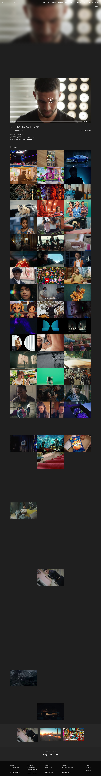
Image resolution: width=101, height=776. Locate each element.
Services (97, 2)
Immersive (72, 2)
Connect (97, 6)
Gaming (79, 2)
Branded (44, 2)
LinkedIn (89, 772)
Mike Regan (29, 139)
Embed (91, 2)
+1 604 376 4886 (65, 771)
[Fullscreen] (89, 121)
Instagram (88, 770)
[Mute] (86, 121)
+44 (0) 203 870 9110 (15, 771)
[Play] (12, 121)
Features (53, 2)
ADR (66, 2)
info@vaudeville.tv (50, 754)
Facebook (88, 767)
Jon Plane (23, 139)
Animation (60, 2)
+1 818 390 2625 (31, 771)
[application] (50, 100)
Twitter (89, 769)
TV (48, 2)
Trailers (85, 2)
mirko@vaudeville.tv (66, 772)
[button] (50, 100)
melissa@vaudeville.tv (32, 773)
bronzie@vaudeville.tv (15, 772)
